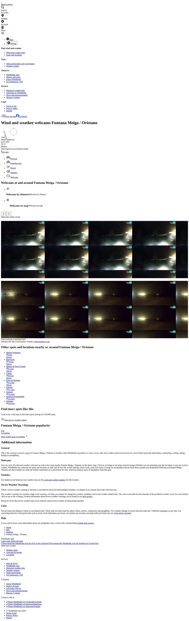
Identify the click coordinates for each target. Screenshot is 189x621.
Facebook (23, 116)
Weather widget (12, 66)
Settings (13, 44)
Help (11, 40)
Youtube (37, 606)
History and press (13, 77)
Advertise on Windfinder (16, 93)
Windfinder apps (13, 75)
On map (5, 152)
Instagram (38, 604)
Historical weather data (15, 90)
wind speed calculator (122, 513)
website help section (85, 523)
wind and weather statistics (55, 480)
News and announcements (17, 95)
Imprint (9, 111)
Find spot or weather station (15, 420)
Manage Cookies (13, 97)
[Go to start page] (1, 2)
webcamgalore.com (42, 342)
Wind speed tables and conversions (20, 64)
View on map (10, 116)
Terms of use (11, 106)
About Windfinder (13, 79)
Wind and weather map (15, 53)
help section (87, 496)
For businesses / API (14, 82)
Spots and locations (14, 55)
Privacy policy (12, 108)
